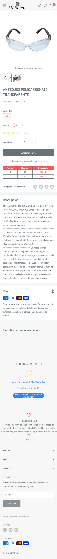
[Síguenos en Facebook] (5, 530)
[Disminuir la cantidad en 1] (17, 142)
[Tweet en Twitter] (46, 187)
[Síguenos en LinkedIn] (16, 530)
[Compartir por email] (52, 187)
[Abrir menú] (4, 5)
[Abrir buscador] (40, 5)
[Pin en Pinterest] (41, 187)
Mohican (7, 101)
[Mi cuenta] (45, 5)
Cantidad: (7, 142)
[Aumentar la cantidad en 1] (32, 142)
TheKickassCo (24, 517)
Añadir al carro (28, 152)
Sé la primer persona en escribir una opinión (28, 395)
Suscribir (11, 503)
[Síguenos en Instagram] (10, 530)
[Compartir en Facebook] (35, 187)
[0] (51, 5)
